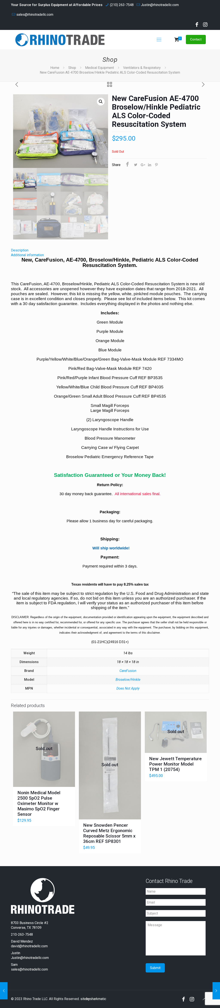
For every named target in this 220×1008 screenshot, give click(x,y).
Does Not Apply (127, 688)
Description (19, 250)
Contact (196, 39)
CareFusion (127, 671)
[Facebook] (196, 25)
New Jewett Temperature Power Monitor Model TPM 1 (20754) (175, 764)
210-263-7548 (22, 934)
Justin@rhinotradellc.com (160, 5)
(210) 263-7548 (122, 5)
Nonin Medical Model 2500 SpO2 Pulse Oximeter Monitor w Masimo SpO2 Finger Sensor (38, 803)
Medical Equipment (99, 68)
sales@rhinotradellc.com (34, 14)
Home (54, 68)
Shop (72, 68)
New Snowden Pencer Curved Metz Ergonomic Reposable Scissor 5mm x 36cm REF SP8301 (109, 833)
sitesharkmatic (93, 999)
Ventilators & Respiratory (142, 68)
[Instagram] (205, 25)
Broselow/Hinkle (128, 680)
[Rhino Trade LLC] (60, 39)
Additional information (27, 255)
